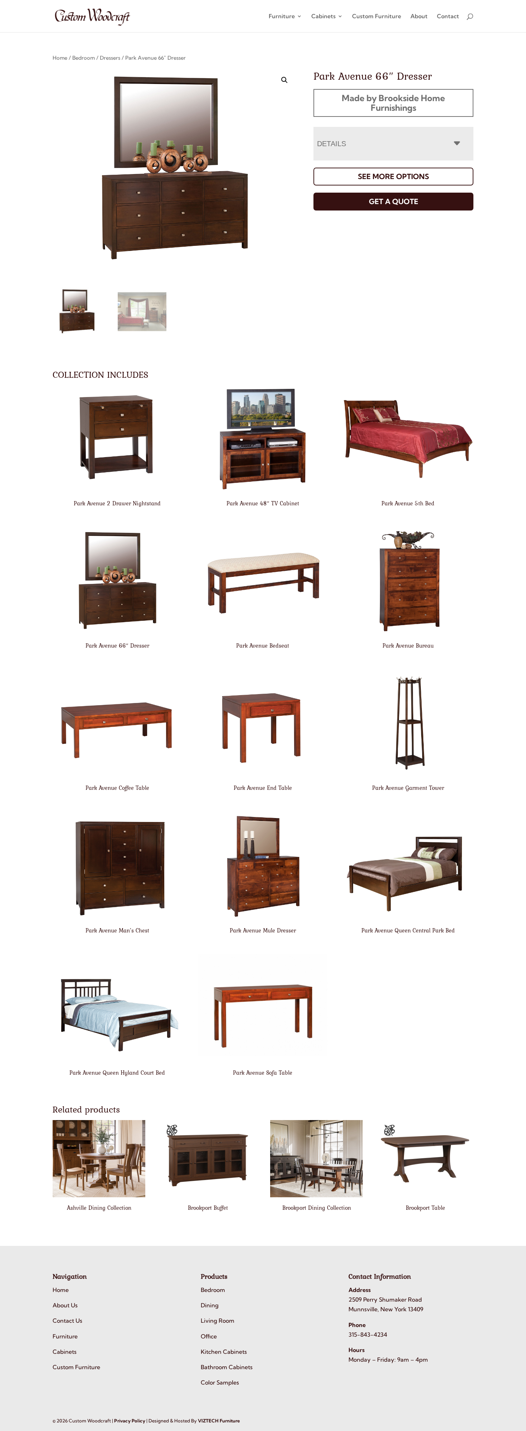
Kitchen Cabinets (224, 1351)
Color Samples (220, 1382)
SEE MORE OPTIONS (393, 176)
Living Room (217, 1320)
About (419, 17)
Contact (448, 17)
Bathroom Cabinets (227, 1367)
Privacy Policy (129, 1420)
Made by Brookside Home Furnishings (393, 103)
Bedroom (83, 57)
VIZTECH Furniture (219, 1420)
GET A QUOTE (393, 201)
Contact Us (67, 1320)
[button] (284, 80)
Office (209, 1336)
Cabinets (323, 17)
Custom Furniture (376, 17)
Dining (210, 1305)
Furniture (282, 17)
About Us (65, 1305)
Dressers (110, 57)
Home (60, 57)
